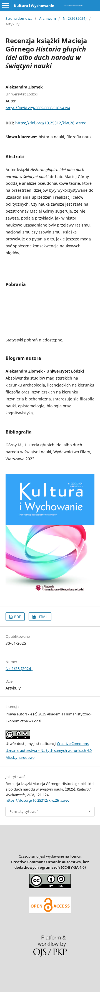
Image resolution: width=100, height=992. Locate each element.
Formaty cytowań (24, 811)
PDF (17, 616)
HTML (42, 616)
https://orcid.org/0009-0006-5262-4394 (38, 107)
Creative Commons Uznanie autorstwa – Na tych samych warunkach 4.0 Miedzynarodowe (49, 750)
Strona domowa (19, 18)
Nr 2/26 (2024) (75, 18)
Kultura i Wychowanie (34, 5)
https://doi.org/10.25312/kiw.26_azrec (50, 122)
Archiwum (47, 18)
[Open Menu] (5, 5)
